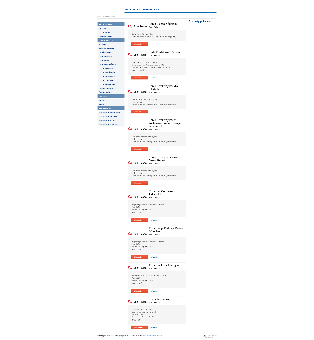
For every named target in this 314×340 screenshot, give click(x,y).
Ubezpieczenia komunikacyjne (109, 112)
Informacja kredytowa (106, 48)
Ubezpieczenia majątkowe (108, 116)
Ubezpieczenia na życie (107, 120)
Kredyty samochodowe (107, 84)
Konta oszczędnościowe (107, 64)
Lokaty (101, 100)
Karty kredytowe (105, 52)
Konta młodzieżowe (105, 56)
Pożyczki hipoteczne (106, 88)
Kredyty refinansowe (106, 80)
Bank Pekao (111, 16)
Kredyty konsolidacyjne (107, 72)
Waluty (101, 104)
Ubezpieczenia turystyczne (108, 124)
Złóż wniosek (139, 44)
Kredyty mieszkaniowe (107, 76)
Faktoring (102, 28)
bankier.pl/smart (121, 337)
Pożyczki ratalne (105, 92)
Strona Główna (102, 16)
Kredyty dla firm (104, 32)
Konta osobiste (104, 60)
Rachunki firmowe (105, 36)
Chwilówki (102, 44)
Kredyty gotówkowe (106, 68)
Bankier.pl (159, 335)
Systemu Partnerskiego (149, 335)
